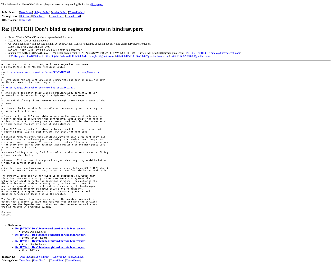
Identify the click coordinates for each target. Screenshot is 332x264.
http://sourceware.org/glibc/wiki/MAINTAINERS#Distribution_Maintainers (54, 72)
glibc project (96, 4)
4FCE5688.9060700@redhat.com (191, 56)
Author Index (59, 12)
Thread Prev (57, 16)
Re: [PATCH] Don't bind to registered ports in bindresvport (50, 228)
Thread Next (73, 16)
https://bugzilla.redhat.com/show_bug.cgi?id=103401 (40, 87)
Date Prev (25, 16)
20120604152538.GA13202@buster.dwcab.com (142, 56)
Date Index (26, 12)
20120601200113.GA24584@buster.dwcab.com (213, 52)
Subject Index (41, 12)
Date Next (38, 16)
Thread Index (76, 12)
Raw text (25, 19)
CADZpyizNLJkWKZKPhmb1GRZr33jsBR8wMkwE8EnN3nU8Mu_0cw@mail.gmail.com (61, 56)
